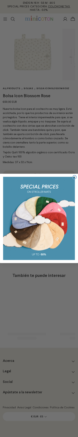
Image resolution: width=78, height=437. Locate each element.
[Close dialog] (74, 177)
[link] (39, 218)
